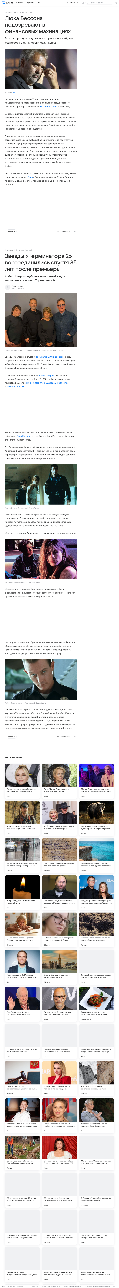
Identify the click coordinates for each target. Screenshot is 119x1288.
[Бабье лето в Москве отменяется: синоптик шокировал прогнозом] (22, 855)
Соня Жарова (17, 286)
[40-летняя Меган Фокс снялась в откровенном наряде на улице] (96, 1041)
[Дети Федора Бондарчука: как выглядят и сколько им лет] (59, 1004)
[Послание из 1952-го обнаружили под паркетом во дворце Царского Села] (59, 855)
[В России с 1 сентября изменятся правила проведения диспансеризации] (96, 1190)
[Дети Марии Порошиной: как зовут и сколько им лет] (59, 781)
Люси (30, 177)
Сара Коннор (23, 436)
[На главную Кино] (9, 3)
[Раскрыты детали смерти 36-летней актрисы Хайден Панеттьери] (59, 1078)
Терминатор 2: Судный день (49, 357)
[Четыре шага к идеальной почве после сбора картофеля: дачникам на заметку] (96, 930)
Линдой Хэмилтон (35, 383)
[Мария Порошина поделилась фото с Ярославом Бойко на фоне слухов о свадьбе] (96, 781)
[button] (41, 320)
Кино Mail (28, 250)
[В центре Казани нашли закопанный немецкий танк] (96, 1078)
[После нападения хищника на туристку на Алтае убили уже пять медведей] (96, 818)
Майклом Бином (15, 386)
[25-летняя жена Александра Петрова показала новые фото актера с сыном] (59, 1190)
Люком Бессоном (48, 106)
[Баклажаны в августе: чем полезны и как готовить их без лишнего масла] (96, 1004)
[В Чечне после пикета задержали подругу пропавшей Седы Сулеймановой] (59, 930)
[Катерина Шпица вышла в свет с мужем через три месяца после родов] (22, 1115)
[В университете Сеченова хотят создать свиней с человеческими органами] (59, 1227)
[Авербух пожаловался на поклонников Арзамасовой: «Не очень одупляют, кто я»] (96, 1264)
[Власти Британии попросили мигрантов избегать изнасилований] (59, 967)
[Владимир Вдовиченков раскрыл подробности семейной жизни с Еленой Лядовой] (96, 892)
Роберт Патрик (46, 375)
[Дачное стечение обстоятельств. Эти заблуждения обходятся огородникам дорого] (22, 1153)
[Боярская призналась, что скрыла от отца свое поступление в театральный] (22, 1227)
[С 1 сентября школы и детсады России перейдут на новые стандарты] (22, 930)
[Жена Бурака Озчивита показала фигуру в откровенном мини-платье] (96, 1153)
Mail (3, 1286)
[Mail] (3, 3)
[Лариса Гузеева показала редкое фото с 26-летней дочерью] (96, 967)
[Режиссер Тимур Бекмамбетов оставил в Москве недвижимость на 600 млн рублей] (59, 892)
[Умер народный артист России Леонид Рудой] (22, 892)
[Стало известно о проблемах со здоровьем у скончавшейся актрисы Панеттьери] (22, 781)
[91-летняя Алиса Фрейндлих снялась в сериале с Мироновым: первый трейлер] (22, 818)
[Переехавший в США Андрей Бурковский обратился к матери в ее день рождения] (22, 967)
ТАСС (30, 12)
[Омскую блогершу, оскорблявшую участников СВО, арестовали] (22, 1078)
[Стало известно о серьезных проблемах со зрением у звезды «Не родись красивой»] (59, 1115)
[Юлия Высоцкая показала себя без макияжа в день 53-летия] (59, 1264)
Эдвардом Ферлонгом (57, 383)
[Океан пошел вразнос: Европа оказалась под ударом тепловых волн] (96, 855)
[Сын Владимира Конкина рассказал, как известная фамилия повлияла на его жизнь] (22, 1004)
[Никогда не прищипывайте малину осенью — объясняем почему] (59, 1041)
